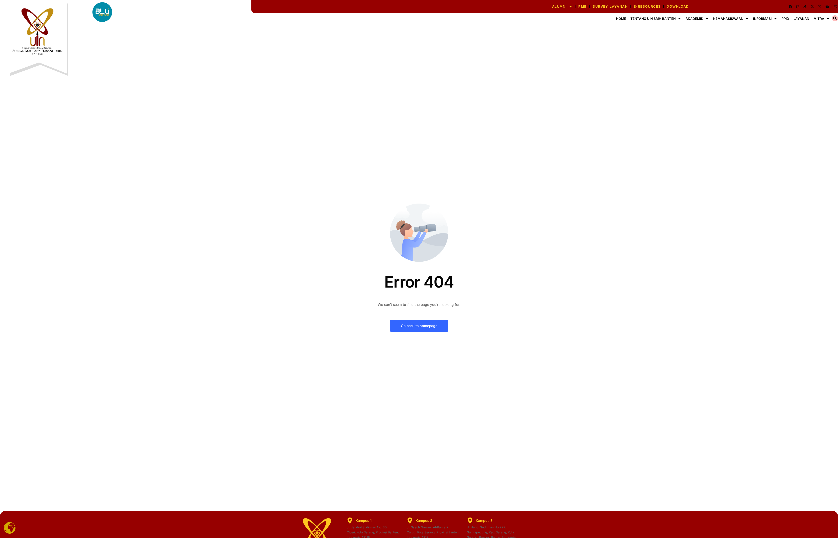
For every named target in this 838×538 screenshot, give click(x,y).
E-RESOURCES (647, 6)
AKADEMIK (694, 19)
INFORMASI (762, 19)
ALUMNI (559, 6)
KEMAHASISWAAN (728, 19)
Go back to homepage (419, 326)
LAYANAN (801, 19)
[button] (835, 18)
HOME (621, 19)
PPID (785, 19)
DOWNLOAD (678, 6)
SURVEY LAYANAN (610, 6)
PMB (582, 6)
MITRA (819, 19)
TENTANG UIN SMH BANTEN (653, 19)
